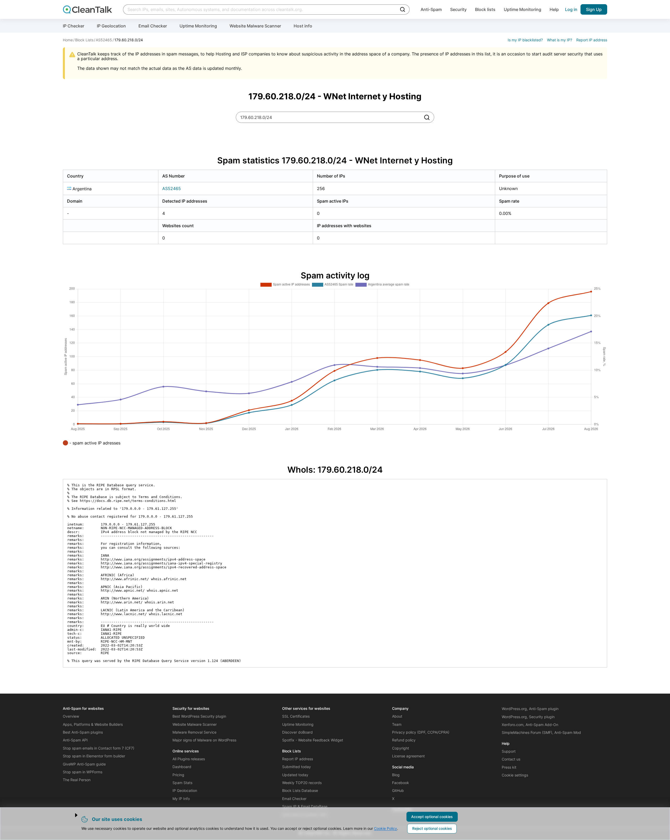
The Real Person (77, 780)
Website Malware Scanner (255, 25)
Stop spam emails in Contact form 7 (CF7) (98, 748)
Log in (571, 9)
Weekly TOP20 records (302, 782)
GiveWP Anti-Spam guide (84, 764)
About (397, 716)
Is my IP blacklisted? (525, 40)
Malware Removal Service (194, 732)
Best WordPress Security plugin (199, 716)
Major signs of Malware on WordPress (204, 740)
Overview (71, 716)
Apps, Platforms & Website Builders (93, 724)
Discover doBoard (297, 732)
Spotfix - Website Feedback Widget (312, 740)
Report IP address (591, 40)
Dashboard (181, 766)
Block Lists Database (300, 790)
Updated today (295, 775)
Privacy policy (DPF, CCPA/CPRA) (420, 732)
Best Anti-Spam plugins (83, 732)
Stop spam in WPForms (82, 772)
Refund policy (404, 740)
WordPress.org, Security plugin (528, 717)
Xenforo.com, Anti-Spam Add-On (530, 724)
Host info (303, 25)
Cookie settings (515, 775)
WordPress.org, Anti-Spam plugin (530, 708)
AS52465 (171, 188)
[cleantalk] (87, 9)
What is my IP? (559, 40)
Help (554, 9)
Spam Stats (182, 782)
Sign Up (594, 9)
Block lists (485, 9)
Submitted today (296, 766)
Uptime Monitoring (522, 9)
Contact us (511, 759)
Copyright (400, 748)
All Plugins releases (188, 759)
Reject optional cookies (432, 828)
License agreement (408, 756)
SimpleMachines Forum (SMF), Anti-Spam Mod (541, 732)
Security (458, 9)
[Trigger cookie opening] (71, 815)
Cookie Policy (385, 828)
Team (396, 724)
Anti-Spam (431, 9)
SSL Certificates (296, 716)
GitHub (398, 790)
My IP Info (181, 798)
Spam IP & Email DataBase (304, 806)
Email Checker (152, 25)
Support (509, 751)
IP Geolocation (111, 25)
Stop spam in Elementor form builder (94, 756)
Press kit (509, 767)
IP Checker (73, 25)
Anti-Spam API (75, 740)
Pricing (178, 775)
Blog (396, 775)
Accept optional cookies (432, 816)
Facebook (400, 782)
